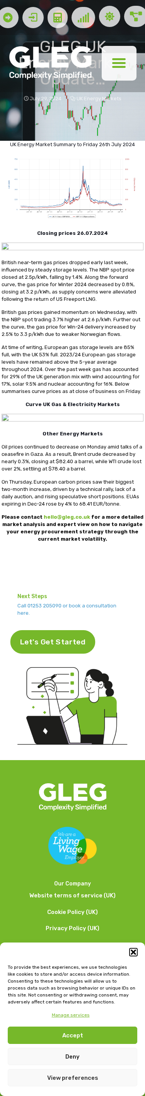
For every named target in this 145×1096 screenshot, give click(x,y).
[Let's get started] (33, 17)
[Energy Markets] (83, 17)
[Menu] (119, 63)
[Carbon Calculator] (58, 17)
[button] (133, 952)
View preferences (72, 1077)
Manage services (71, 1015)
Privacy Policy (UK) (72, 928)
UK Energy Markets (99, 98)
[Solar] (109, 17)
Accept (72, 1035)
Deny (72, 1056)
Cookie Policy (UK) (72, 912)
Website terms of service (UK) (72, 895)
